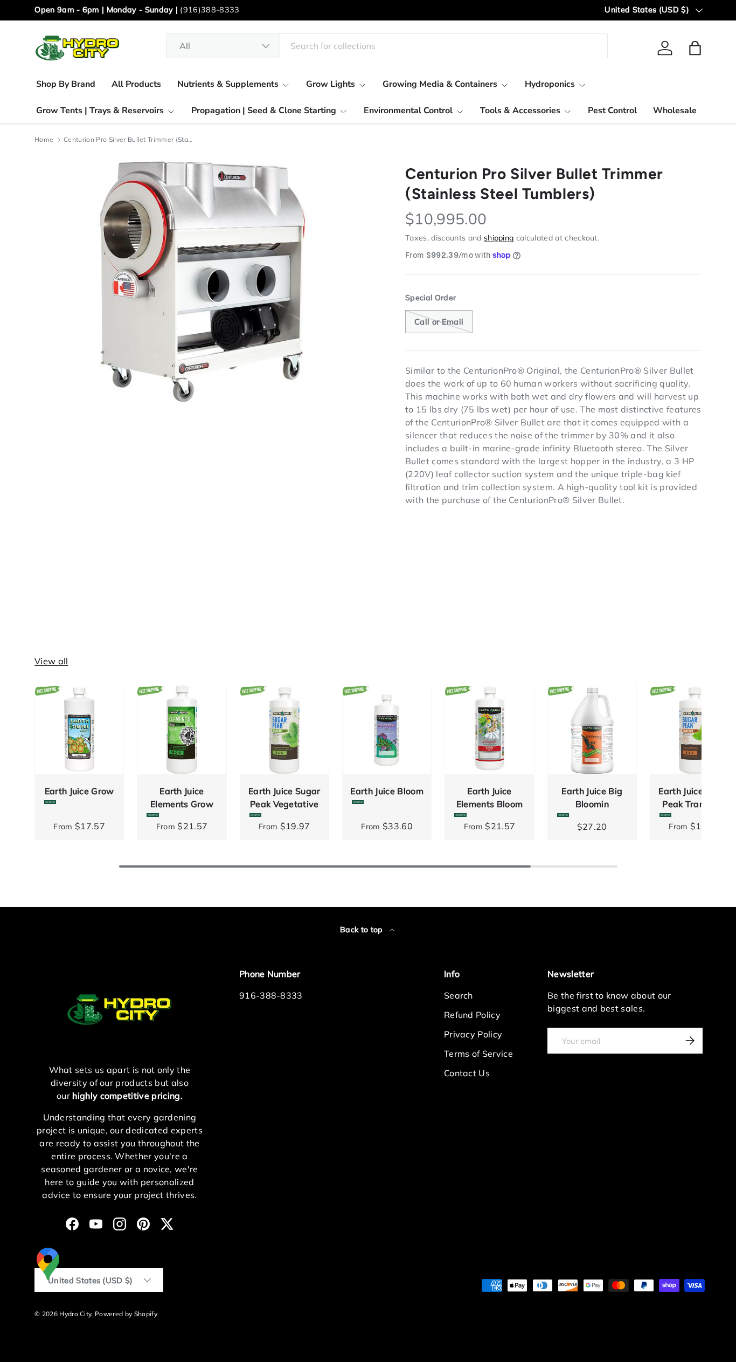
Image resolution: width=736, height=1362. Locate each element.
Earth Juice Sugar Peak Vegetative (284, 797)
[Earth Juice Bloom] (387, 729)
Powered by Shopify (126, 1314)
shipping (499, 238)
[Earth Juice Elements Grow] (181, 729)
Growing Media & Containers (440, 84)
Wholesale (675, 110)
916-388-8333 (271, 995)
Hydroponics (550, 84)
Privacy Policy (473, 1034)
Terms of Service (478, 1053)
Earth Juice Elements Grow (181, 797)
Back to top (362, 929)
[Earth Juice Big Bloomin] (592, 729)
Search (458, 995)
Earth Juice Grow (79, 791)
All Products (136, 84)
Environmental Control (408, 110)
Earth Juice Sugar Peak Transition (694, 797)
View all (51, 661)
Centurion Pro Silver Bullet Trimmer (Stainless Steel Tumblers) (128, 139)
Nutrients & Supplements (228, 84)
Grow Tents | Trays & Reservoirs (100, 110)
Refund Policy (472, 1014)
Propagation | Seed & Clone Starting (263, 110)
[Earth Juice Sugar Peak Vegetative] (284, 729)
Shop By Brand (65, 84)
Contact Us (467, 1073)
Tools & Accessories (520, 110)
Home (43, 139)
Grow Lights (330, 84)
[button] (695, 48)
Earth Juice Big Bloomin (591, 797)
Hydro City (75, 1314)
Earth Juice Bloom (386, 791)
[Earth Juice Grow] (79, 729)
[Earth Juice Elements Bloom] (489, 729)
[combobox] (387, 46)
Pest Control (612, 110)
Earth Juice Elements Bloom (489, 797)
